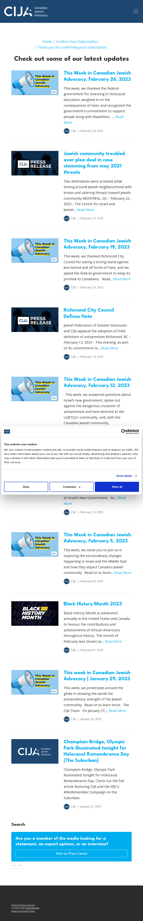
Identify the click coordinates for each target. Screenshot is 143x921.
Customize (69, 486)
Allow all (117, 486)
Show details (124, 475)
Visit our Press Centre (71, 853)
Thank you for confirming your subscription (72, 47)
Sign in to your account (23, 905)
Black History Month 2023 (93, 604)
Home (47, 41)
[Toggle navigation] (135, 11)
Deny (26, 486)
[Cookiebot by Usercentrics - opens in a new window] (123, 431)
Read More (85, 209)
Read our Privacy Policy (23, 911)
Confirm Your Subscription (77, 41)
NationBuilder (32, 908)
